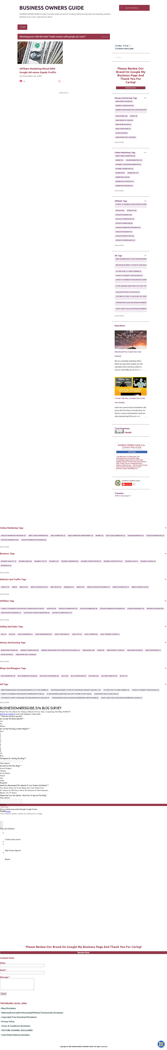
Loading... (119, 57)
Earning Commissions (124, 105)
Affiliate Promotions (125, 236)
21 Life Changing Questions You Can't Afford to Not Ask (137, 287)
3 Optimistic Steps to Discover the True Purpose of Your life (139, 297)
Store (22, 27)
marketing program (124, 185)
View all (105, 37)
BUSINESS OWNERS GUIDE (51, 8)
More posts (63, 93)
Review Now (130, 88)
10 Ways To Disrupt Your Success (129, 275)
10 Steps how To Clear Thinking (128, 271)
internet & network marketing (128, 164)
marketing (133, 173)
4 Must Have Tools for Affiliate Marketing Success (135, 309)
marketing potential (124, 181)
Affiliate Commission (125, 219)
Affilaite (120, 210)
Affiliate (131, 210)
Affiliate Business (123, 215)
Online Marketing (134, 160)
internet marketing (124, 168)
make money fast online (125, 137)
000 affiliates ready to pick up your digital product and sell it (139, 266)
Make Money (121, 116)
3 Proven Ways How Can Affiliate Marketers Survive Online (138, 303)
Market (119, 160)
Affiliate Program (124, 232)
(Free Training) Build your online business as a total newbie (138, 260)
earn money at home (124, 120)
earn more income (123, 124)
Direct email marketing (125, 156)
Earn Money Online (124, 101)
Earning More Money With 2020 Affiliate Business (134, 110)
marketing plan (122, 177)
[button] (59, 81)
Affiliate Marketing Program (128, 227)
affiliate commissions (125, 240)
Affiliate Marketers (124, 223)
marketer (120, 173)
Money (133, 116)
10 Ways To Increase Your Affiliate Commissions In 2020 (136, 205)
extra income (121, 133)
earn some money (123, 128)
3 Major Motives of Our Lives (127, 292)
